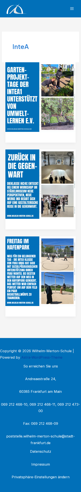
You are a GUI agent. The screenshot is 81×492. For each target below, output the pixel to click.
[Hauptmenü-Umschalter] (72, 9)
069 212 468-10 (14, 404)
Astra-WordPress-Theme (41, 357)
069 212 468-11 (42, 404)
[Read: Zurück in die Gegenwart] (40, 184)
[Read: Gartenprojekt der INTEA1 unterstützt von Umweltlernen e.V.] (40, 97)
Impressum (40, 464)
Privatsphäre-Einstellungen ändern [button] (41, 477)
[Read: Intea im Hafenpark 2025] (40, 271)
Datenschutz (40, 451)
